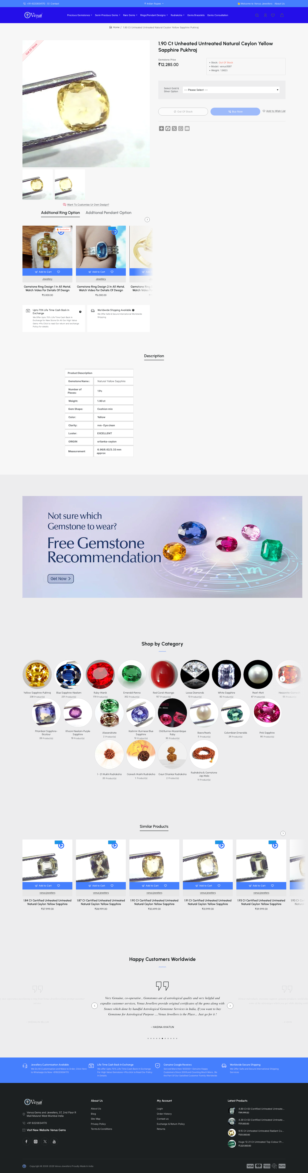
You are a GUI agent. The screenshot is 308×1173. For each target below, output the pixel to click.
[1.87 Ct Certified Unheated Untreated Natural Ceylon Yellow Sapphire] (101, 864)
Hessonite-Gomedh (290, 692)
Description (154, 355)
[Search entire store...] (257, 15)
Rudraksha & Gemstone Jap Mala (204, 774)
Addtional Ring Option (60, 212)
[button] (43, 272)
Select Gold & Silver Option (171, 90)
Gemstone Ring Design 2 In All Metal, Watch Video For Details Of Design (101, 288)
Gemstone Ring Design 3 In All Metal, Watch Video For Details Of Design (154, 288)
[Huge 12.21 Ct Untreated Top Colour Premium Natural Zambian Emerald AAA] (232, 1144)
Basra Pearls (204, 732)
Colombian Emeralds (235, 732)
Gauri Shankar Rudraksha (172, 774)
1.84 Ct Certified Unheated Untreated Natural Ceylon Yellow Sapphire (47, 902)
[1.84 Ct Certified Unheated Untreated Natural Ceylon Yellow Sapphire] (47, 864)
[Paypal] (282, 1166)
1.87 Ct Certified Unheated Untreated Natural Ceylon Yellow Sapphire (101, 902)
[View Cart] (282, 15)
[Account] (266, 15)
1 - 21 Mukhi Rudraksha (109, 774)
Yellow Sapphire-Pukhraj (37, 692)
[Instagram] (36, 1141)
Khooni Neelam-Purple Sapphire (78, 733)
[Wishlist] (273, 15)
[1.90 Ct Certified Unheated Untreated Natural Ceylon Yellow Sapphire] (154, 864)
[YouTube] (54, 1141)
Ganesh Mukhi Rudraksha (141, 774)
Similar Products (154, 826)
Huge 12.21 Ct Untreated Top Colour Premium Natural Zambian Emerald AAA (261, 1141)
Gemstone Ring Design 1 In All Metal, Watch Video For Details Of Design (47, 288)
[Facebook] (26, 1141)
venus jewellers (47, 892)
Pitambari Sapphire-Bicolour (46, 733)
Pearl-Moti (258, 692)
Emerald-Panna (131, 692)
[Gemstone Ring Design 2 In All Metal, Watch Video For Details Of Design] (101, 250)
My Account (164, 1100)
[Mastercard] (258, 1166)
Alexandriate (109, 732)
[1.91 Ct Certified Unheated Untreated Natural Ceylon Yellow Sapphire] (208, 864)
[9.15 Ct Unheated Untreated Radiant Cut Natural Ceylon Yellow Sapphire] (232, 1133)
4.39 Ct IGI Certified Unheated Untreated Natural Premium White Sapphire (261, 1119)
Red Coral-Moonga (163, 692)
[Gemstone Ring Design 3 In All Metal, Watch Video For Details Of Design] (154, 250)
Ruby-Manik (100, 692)
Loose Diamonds (195, 692)
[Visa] (250, 1166)
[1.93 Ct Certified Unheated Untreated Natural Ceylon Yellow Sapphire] (261, 864)
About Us (97, 1100)
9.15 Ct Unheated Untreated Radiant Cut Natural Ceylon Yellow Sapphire (261, 1130)
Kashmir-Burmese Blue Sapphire (141, 733)
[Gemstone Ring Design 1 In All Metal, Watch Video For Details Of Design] (47, 250)
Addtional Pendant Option (108, 212)
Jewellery (47, 279)
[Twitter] (45, 1141)
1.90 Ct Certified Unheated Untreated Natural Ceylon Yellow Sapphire (154, 902)
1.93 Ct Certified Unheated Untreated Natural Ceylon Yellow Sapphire (261, 902)
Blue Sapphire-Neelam (68, 692)
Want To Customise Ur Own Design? (88, 204)
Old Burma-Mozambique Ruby (172, 733)
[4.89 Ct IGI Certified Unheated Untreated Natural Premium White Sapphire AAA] (232, 1111)
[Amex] (266, 1166)
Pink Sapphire (267, 732)
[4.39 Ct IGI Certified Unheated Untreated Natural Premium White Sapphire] (232, 1122)
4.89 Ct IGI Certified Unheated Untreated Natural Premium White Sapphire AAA (261, 1108)
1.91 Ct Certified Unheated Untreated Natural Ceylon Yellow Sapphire (208, 902)
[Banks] (274, 1166)
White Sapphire (226, 692)
